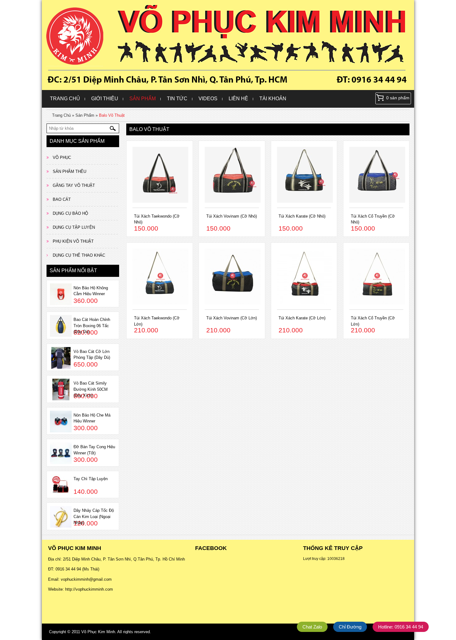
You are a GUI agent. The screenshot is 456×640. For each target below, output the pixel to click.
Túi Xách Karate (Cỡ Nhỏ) (302, 216)
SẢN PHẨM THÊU (69, 171)
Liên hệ (238, 98)
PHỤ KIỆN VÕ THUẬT (73, 241)
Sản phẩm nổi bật (73, 270)
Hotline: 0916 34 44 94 (400, 626)
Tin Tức (177, 98)
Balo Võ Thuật (112, 115)
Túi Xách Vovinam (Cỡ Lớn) (231, 318)
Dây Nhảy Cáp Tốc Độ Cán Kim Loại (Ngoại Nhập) (94, 516)
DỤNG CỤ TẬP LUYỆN (74, 227)
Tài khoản (272, 98)
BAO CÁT (62, 199)
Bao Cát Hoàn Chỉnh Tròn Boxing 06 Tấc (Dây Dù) (92, 325)
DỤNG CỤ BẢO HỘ (70, 213)
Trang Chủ (65, 98)
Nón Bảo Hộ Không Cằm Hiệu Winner (91, 291)
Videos (208, 98)
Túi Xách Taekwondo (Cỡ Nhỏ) (157, 219)
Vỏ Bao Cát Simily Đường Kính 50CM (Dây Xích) (91, 389)
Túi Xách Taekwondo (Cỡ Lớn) (157, 321)
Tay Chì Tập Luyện (91, 478)
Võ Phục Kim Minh (98, 631)
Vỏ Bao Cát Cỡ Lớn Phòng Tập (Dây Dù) (92, 354)
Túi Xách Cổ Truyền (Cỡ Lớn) (373, 321)
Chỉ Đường (350, 626)
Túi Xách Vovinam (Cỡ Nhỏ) (231, 216)
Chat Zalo (312, 626)
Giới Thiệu (104, 98)
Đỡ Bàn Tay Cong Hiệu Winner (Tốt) (94, 449)
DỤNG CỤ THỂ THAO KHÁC (79, 255)
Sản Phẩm (142, 98)
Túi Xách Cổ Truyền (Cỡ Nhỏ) (373, 219)
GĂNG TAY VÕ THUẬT (74, 185)
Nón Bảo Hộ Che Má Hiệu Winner (92, 418)
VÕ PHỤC (62, 157)
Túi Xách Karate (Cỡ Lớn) (302, 318)
